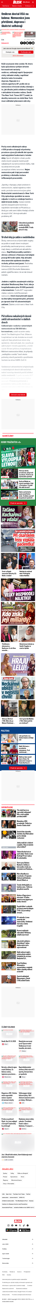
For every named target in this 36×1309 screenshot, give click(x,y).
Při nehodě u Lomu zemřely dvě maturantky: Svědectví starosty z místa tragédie (24, 921)
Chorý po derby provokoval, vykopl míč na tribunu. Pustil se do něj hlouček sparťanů (26, 473)
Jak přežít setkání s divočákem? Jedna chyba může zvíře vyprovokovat (23, 944)
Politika (4, 742)
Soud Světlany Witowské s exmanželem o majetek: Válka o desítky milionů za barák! (25, 967)
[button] (11, 1230)
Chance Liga (5, 477)
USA (3, 1194)
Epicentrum (14, 1177)
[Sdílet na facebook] (21, 43)
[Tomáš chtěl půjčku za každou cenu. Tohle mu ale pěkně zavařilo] (8, 888)
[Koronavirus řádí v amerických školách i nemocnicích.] (6, 32)
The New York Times (19, 1194)
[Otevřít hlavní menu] (2, 2)
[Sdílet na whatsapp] (30, 43)
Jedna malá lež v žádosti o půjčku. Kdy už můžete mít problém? (25, 844)
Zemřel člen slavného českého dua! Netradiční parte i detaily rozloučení (25, 834)
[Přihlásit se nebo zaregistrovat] (33, 2)
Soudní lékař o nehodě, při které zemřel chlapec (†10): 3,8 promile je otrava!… (25, 909)
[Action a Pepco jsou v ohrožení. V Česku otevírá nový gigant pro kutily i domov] (8, 898)
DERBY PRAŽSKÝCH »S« (11, 442)
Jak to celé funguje (18, 55)
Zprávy (5, 1173)
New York (8, 1194)
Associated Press (7, 1207)
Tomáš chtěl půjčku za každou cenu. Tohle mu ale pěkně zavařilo (24, 886)
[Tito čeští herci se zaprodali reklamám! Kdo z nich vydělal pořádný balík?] (8, 813)
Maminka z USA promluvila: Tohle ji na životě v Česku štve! (24, 823)
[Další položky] (33, 5)
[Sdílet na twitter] (24, 43)
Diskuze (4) (5, 43)
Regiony (5, 1180)
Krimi (22, 1177)
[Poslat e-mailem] (33, 43)
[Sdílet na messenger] (27, 43)
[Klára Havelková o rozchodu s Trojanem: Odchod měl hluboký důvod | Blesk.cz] (8, 876)
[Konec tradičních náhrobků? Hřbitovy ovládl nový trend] (8, 934)
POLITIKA (5, 730)
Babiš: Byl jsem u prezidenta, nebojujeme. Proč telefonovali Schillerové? (24, 749)
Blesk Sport (5, 488)
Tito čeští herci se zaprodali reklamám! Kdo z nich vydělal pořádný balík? (24, 813)
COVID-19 (21, 1197)
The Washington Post (21, 1201)
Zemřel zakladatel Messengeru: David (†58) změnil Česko (23, 978)
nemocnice (5, 1197)
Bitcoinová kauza (16, 1180)
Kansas (31, 1201)
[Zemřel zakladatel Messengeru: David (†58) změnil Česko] (8, 979)
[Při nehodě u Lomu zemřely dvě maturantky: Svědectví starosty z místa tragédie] (8, 920)
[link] (8, 1225)
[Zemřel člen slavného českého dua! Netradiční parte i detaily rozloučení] (8, 835)
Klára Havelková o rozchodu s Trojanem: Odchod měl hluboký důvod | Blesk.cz (24, 876)
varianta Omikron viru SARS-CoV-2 (24, 1207)
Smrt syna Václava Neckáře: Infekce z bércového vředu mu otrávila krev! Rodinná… (25, 865)
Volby (12, 1173)
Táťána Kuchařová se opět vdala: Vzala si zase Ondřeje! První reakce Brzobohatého (25, 854)
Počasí (5, 1177)
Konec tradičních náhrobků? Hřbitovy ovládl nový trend (24, 932)
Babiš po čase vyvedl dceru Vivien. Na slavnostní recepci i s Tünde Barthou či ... (25, 760)
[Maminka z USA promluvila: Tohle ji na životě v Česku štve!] (8, 824)
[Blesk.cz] (17, 2)
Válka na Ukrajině (22, 1173)
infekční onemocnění (8, 1201)
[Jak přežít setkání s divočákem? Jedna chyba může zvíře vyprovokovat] (8, 944)
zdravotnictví (14, 1197)
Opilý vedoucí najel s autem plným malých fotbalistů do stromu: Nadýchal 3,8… (24, 955)
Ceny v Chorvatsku (8, 1183)
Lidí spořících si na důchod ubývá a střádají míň (26, 738)
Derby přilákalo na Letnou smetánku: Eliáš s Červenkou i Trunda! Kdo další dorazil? (26, 484)
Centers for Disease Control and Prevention (14, 1204)
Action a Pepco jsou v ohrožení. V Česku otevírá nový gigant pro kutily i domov (25, 898)
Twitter (28, 1194)
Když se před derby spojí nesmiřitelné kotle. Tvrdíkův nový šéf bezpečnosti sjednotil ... (26, 495)
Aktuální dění (7, 1169)
